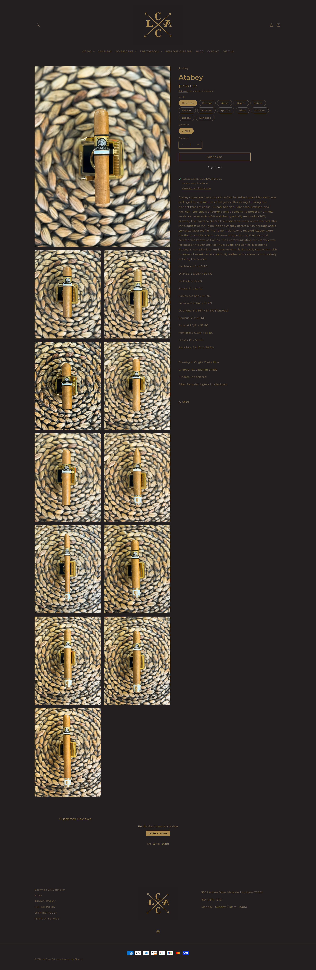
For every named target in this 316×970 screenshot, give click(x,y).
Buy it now (215, 167)
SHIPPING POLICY (46, 912)
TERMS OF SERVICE (47, 918)
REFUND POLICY (45, 906)
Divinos (207, 103)
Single (186, 130)
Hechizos (188, 103)
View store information (196, 188)
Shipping (183, 91)
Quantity (184, 138)
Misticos (259, 110)
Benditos (205, 117)
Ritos (242, 110)
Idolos (224, 103)
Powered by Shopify (72, 959)
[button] (38, 25)
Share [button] (185, 401)
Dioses (186, 117)
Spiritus (226, 110)
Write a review (158, 833)
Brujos (241, 103)
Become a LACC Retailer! (50, 889)
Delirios (187, 110)
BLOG (38, 895)
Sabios (258, 103)
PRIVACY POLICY (45, 901)
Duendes (206, 110)
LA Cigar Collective (52, 959)
